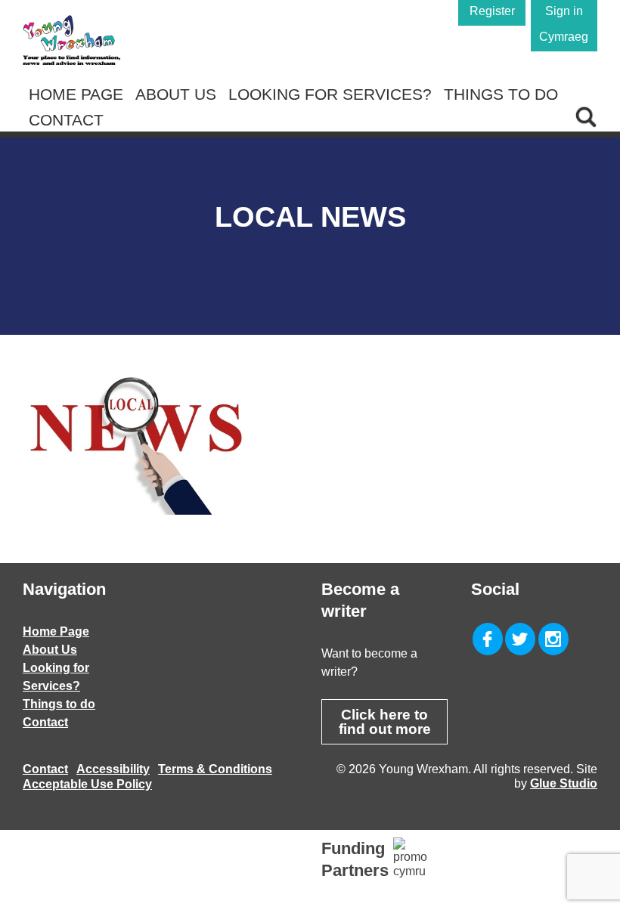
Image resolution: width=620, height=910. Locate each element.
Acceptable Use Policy (87, 784)
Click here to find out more (385, 722)
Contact (66, 119)
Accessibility (113, 769)
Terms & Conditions (215, 769)
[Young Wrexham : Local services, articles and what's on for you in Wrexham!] (71, 40)
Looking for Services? (330, 94)
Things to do (501, 94)
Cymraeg (563, 36)
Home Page (76, 94)
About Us (175, 94)
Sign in (564, 11)
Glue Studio (563, 783)
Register (492, 11)
